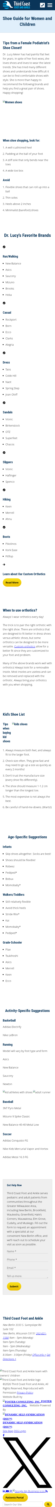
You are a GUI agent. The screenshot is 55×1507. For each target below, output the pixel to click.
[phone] (42, 5)
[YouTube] (8, 1491)
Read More (12, 582)
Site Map (8, 1431)
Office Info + (39, 1355)
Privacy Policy (25, 1392)
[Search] (48, 1504)
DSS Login (20, 1431)
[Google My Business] (29, 1491)
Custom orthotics (24, 646)
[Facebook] (4, 1435)
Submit (14, 1286)
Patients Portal (15, 1497)
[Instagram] (11, 1491)
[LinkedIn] (4, 1491)
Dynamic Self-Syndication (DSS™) (22, 1424)
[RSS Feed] (46, 1491)
